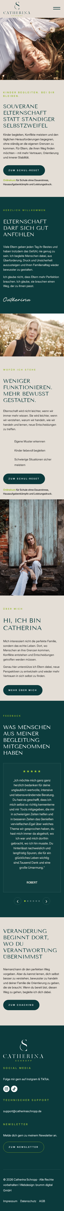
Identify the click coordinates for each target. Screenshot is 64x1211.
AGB (42, 1201)
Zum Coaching (21, 1005)
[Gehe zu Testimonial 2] (27, 901)
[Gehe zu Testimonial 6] (39, 901)
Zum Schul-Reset (24, 170)
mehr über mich (23, 690)
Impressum (10, 1201)
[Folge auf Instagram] (6, 1089)
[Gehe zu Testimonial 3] (30, 901)
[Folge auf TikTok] (14, 1089)
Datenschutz (28, 1201)
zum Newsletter (24, 1147)
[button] (53, 8)
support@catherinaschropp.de (22, 1111)
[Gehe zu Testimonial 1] (25, 901)
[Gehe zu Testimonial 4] (33, 901)
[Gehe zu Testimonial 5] (36, 901)
